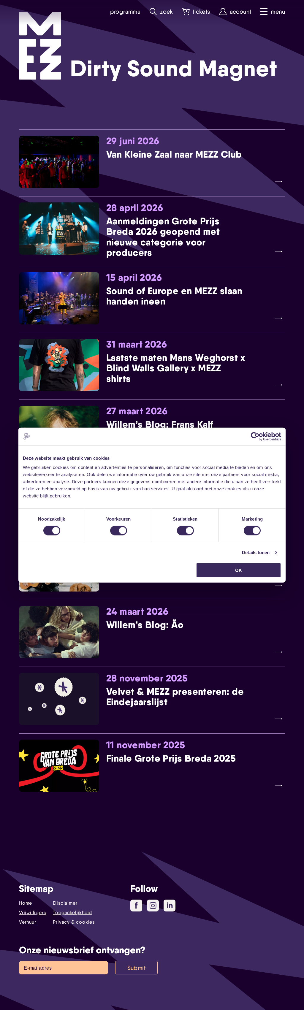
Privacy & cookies (74, 922)
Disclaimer (65, 903)
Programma (125, 11)
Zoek (166, 11)
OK (238, 570)
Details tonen (256, 552)
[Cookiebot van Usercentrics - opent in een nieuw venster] (255, 436)
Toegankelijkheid (72, 912)
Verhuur (27, 922)
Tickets (201, 11)
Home (25, 903)
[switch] (118, 530)
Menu (278, 11)
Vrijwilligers (32, 912)
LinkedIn (169, 905)
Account (240, 11)
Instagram (153, 905)
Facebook (136, 905)
